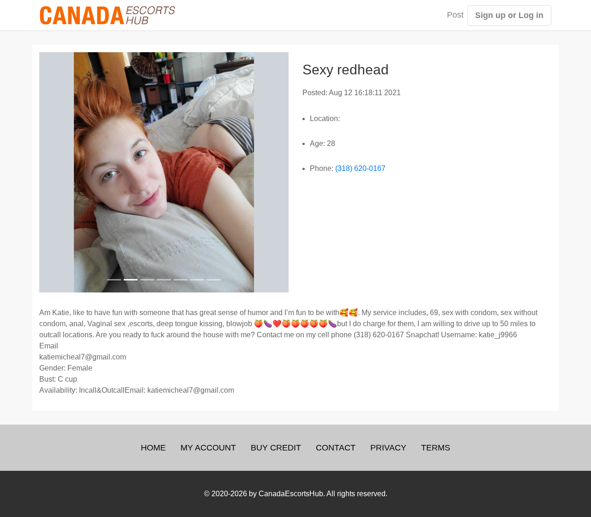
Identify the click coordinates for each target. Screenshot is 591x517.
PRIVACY (388, 447)
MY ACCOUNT (208, 447)
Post (455, 14)
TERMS (435, 447)
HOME (153, 447)
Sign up (490, 15)
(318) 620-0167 (360, 168)
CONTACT (336, 447)
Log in (531, 15)
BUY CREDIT (276, 447)
